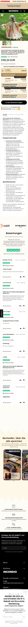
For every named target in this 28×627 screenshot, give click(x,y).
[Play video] (12, 465)
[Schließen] (25, 591)
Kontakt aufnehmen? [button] (11, 578)
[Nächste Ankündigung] (23, 6)
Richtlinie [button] (6, 568)
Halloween (15, 47)
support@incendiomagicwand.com (13, 583)
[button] (3, 11)
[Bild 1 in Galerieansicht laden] (4, 43)
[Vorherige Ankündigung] (4, 6)
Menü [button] (5, 563)
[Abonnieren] (23, 617)
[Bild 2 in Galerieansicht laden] (9, 43)
